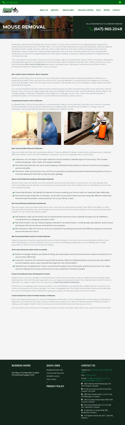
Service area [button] (68, 10)
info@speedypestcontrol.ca (98, 378)
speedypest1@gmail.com (91, 381)
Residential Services (54, 370)
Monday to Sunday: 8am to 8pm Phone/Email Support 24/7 (25, 374)
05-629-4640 (90, 375)
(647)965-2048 (97, 370)
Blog (98, 10)
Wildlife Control (86, 10)
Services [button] (55, 10)
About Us (44, 10)
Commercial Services (55, 373)
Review (107, 10)
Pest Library (51, 379)
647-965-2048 (11, 3)
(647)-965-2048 (107, 29)
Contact (116, 10)
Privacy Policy (55, 386)
